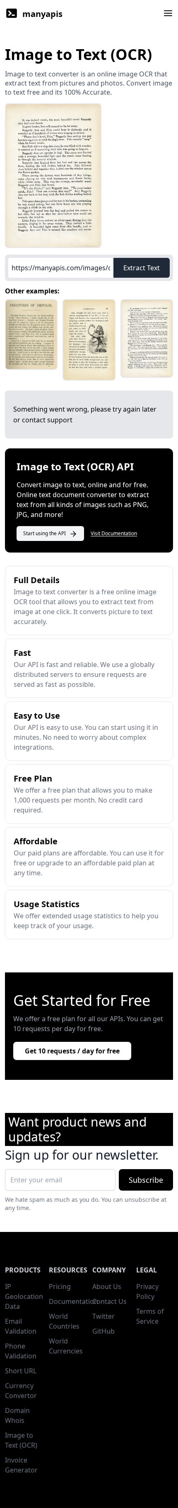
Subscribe (146, 1180)
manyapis (42, 13)
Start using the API (44, 533)
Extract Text (141, 267)
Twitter (103, 1316)
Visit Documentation (114, 533)
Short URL (20, 1370)
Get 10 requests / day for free (72, 1050)
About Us (106, 1286)
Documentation (73, 1301)
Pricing (60, 1286)
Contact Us (109, 1301)
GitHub (103, 1331)
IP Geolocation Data (24, 1296)
